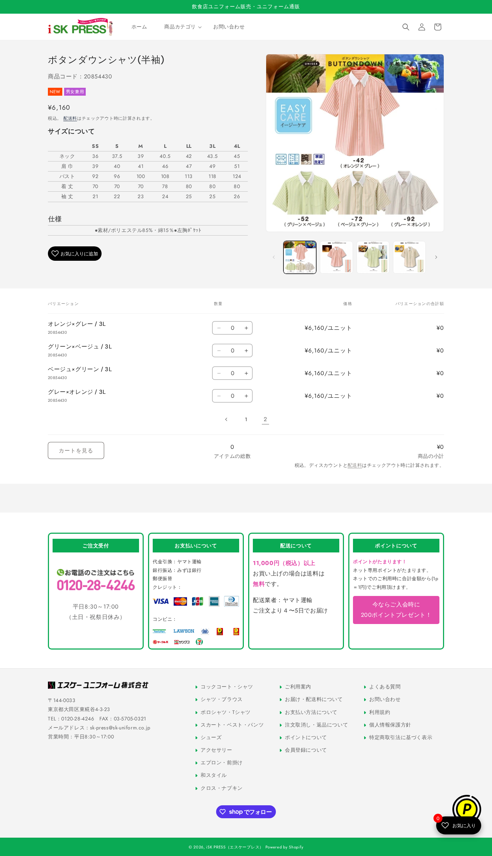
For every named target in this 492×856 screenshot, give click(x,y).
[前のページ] (226, 419)
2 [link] (265, 419)
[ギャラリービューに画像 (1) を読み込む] (299, 257)
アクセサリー (215, 749)
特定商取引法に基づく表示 (400, 737)
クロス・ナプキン (221, 787)
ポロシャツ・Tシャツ (225, 711)
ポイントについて (305, 737)
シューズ (210, 737)
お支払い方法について (310, 711)
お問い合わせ (384, 699)
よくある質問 (384, 686)
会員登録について (305, 749)
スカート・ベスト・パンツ (231, 724)
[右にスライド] (436, 257)
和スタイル (213, 775)
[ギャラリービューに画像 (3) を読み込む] (373, 257)
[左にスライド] (274, 257)
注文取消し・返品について (315, 724)
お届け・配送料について (313, 699)
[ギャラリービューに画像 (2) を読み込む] (336, 257)
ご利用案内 (297, 686)
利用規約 (379, 711)
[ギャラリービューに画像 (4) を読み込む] (409, 257)
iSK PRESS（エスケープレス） (235, 847)
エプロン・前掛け (221, 762)
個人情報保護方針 (389, 724)
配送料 (70, 118)
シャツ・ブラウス (221, 699)
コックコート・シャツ (226, 686)
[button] (180, 26)
